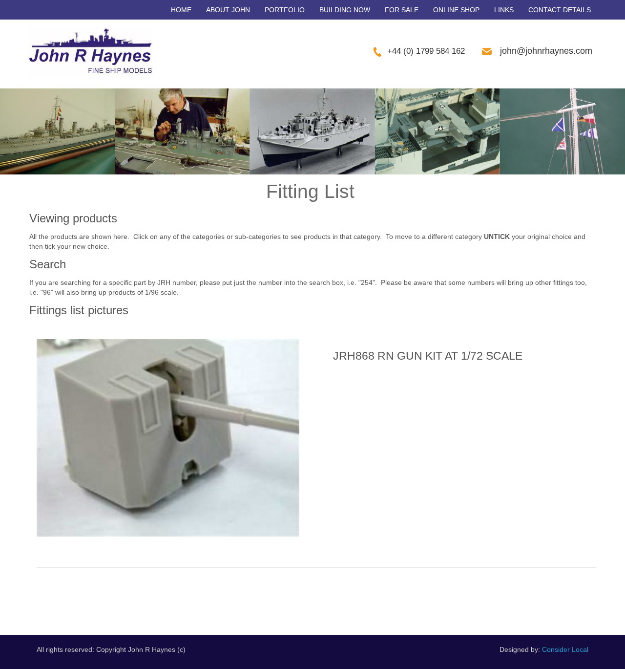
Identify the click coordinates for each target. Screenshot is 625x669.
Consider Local (565, 649)
